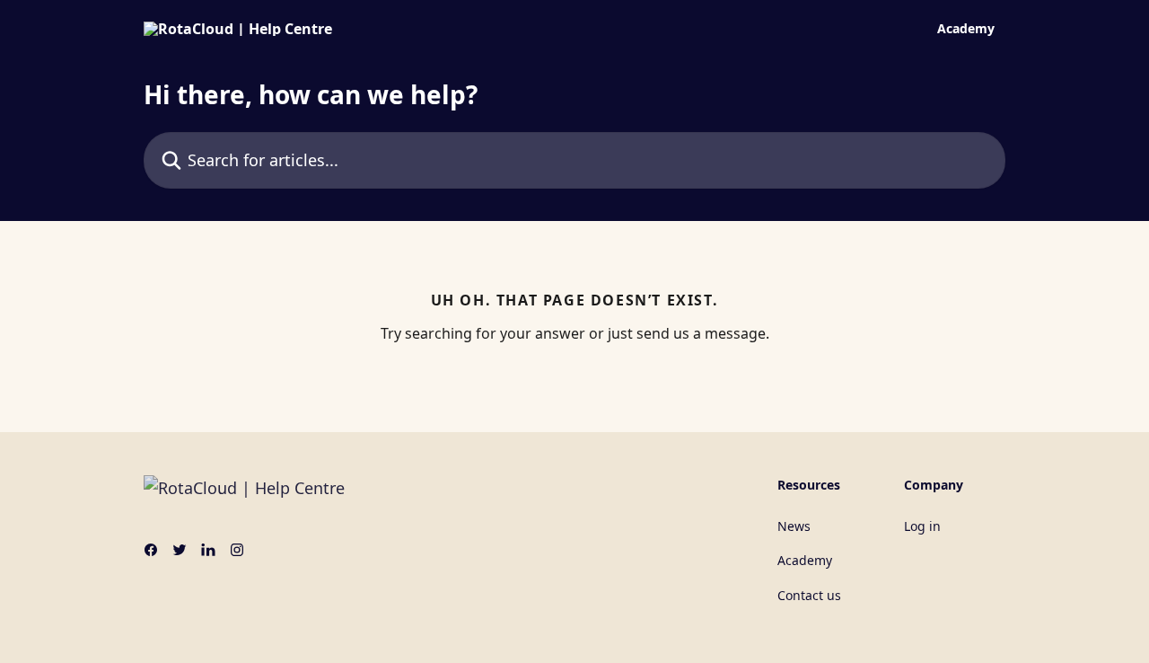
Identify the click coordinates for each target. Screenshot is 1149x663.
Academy (966, 28)
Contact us (809, 595)
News (794, 526)
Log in (922, 526)
